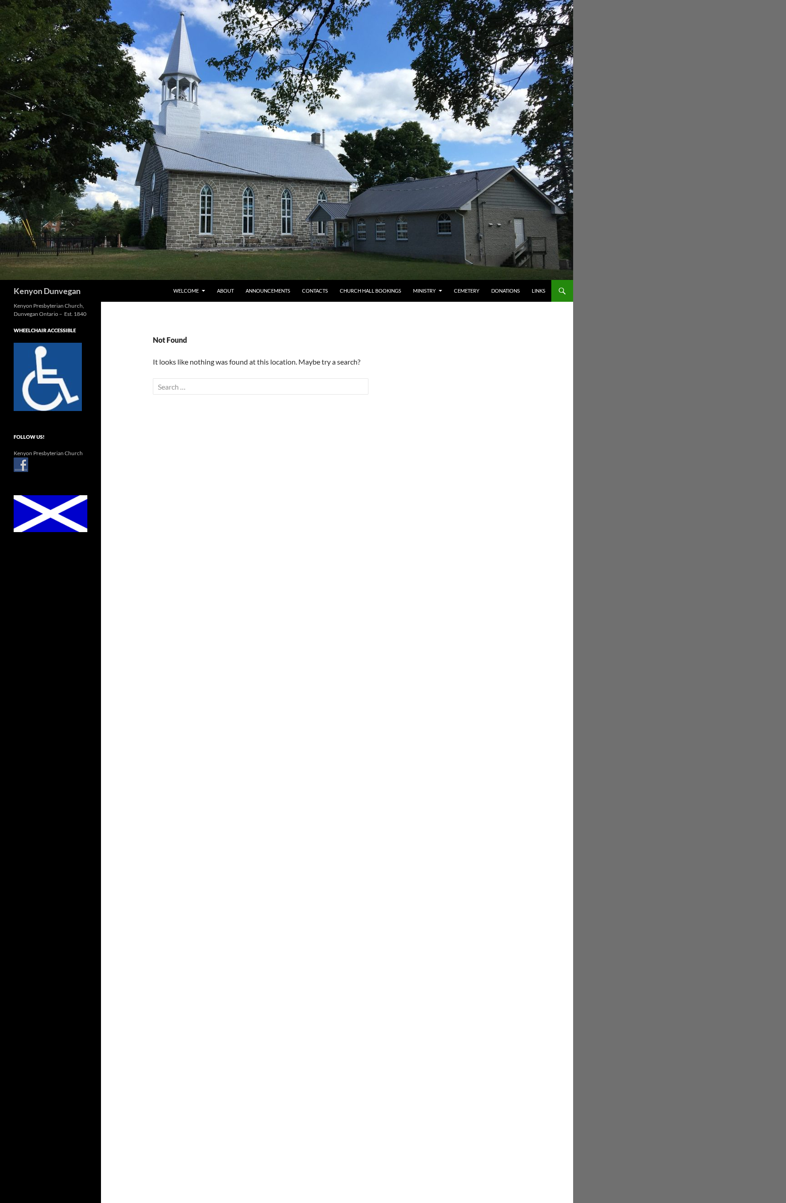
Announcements (268, 291)
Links (538, 291)
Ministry (424, 291)
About (225, 291)
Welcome (186, 291)
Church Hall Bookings (370, 291)
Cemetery (466, 291)
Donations (505, 291)
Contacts (315, 291)
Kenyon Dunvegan (47, 291)
